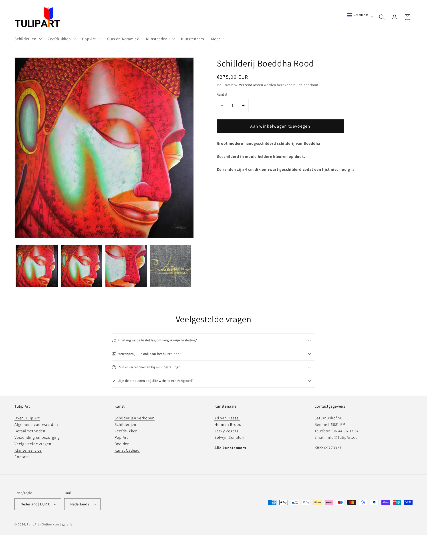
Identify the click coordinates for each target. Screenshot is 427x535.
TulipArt (33, 524)
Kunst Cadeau (127, 450)
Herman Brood (227, 424)
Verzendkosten (251, 84)
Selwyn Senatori (229, 437)
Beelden (122, 443)
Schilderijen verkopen (135, 417)
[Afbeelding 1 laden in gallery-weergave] (37, 266)
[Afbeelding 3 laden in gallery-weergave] (126, 266)
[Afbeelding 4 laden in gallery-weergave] (171, 266)
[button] (27, 39)
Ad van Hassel (227, 417)
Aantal (222, 94)
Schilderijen (125, 424)
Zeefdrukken (126, 430)
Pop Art (121, 437)
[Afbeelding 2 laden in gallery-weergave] (81, 266)
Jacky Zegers (226, 430)
